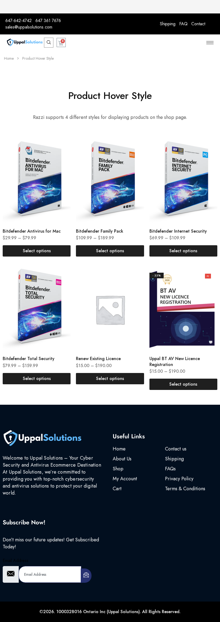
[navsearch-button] (48, 43)
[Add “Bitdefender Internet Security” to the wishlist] (207, 159)
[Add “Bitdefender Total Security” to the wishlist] (61, 286)
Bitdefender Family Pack (99, 231)
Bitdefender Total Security (28, 359)
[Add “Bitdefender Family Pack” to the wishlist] (134, 159)
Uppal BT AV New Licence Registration (174, 361)
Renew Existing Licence (98, 359)
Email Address (15, 560)
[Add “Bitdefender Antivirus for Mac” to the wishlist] (61, 159)
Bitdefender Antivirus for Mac (32, 231)
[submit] (86, 575)
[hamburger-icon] (210, 43)
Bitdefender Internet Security (178, 231)
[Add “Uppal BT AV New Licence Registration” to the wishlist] (207, 286)
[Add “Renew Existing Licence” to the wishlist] (134, 286)
